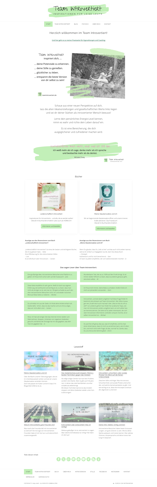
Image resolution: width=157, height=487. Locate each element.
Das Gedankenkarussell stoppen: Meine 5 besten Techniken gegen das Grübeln (77, 374)
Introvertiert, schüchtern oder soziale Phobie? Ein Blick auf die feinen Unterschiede (113, 375)
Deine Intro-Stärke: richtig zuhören (112, 425)
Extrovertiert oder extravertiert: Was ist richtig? (76, 426)
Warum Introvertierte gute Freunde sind (39, 425)
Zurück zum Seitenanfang (124, 483)
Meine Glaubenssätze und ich (35, 373)
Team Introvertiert (78, 11)
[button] (59, 459)
